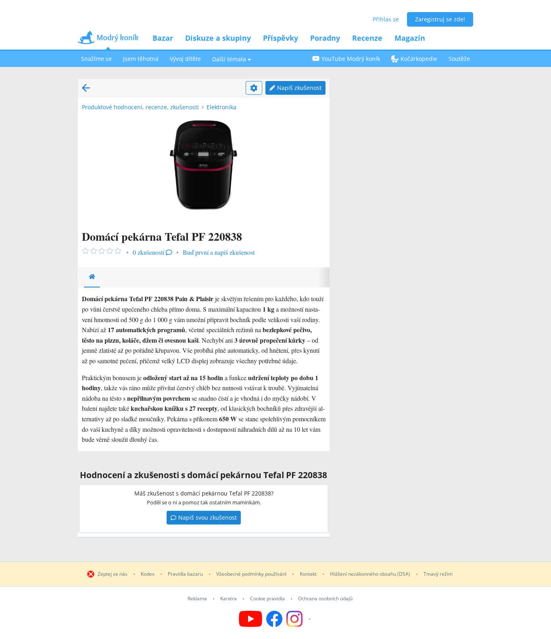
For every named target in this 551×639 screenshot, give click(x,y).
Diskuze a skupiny (218, 38)
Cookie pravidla (267, 598)
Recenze (367, 38)
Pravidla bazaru (185, 574)
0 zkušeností (148, 252)
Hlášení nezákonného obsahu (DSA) (370, 574)
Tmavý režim (438, 574)
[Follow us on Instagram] (299, 619)
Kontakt (308, 574)
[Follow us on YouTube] (250, 619)
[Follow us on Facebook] (274, 619)
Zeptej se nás (112, 574)
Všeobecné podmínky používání (251, 574)
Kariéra (228, 598)
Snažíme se (96, 58)
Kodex (147, 574)
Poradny (325, 38)
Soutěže (459, 58)
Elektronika (221, 107)
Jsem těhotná (141, 58)
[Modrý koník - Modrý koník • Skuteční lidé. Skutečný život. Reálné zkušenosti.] (108, 40)
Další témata (229, 59)
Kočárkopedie (419, 58)
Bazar (162, 38)
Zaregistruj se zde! (440, 19)
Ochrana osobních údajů (325, 598)
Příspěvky (280, 38)
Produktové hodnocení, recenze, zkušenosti (140, 107)
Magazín (409, 38)
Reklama (197, 598)
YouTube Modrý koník (350, 58)
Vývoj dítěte (185, 58)
